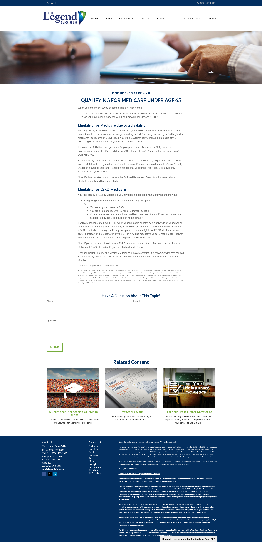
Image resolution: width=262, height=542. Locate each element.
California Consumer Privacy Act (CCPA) (195, 461)
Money (92, 461)
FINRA (168, 481)
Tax (90, 458)
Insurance (94, 455)
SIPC (174, 481)
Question (52, 320)
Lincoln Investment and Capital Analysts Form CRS (188, 538)
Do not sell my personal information (177, 464)
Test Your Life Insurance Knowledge (188, 411)
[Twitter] (48, 3)
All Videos (93, 470)
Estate (92, 452)
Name (50, 301)
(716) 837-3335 (207, 2)
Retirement (94, 446)
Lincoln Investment (169, 478)
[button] (109, 18)
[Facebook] (55, 2)
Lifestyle (93, 464)
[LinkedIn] (52, 2)
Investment (94, 449)
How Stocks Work (131, 411)
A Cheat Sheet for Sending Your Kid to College (73, 413)
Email (136, 301)
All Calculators (96, 473)
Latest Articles (95, 467)
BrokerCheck (171, 442)
